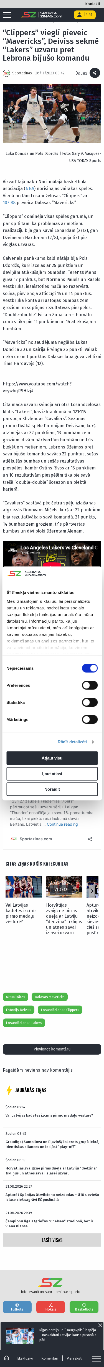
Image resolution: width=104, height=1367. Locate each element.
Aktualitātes (15, 997)
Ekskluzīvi (25, 1358)
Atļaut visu (52, 758)
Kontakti (92, 4)
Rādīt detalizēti (72, 741)
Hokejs (50, 1309)
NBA (30, 188)
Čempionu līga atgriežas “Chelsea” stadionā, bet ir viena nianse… (49, 1223)
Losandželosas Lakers (24, 1023)
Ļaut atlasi (52, 773)
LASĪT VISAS (52, 1240)
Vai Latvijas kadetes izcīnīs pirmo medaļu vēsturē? (21, 913)
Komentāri (49, 1358)
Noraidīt (52, 789)
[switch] (90, 685)
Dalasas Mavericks (50, 997)
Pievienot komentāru (52, 1049)
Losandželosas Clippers (60, 1010)
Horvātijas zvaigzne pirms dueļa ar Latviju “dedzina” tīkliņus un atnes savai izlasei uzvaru (64, 919)
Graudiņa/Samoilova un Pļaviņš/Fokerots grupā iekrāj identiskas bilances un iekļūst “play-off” (53, 1144)
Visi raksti (74, 1358)
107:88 (9, 202)
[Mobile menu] (8, 15)
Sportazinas (22, 73)
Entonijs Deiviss (18, 1010)
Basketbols (84, 1309)
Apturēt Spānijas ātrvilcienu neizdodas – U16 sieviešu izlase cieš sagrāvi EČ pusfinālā (52, 1197)
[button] (92, 891)
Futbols (17, 1309)
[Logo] (42, 15)
